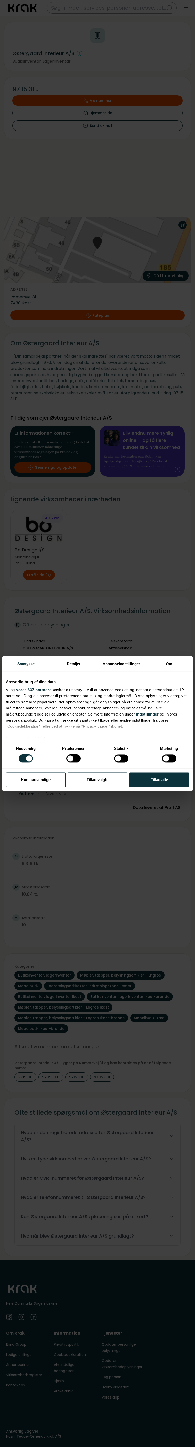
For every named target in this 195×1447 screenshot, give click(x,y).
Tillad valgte (97, 779)
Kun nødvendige (36, 779)
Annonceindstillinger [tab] (121, 664)
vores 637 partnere (33, 690)
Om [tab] (169, 664)
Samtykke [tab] (26, 664)
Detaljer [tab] (74, 664)
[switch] (73, 759)
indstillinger (147, 714)
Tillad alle (159, 779)
